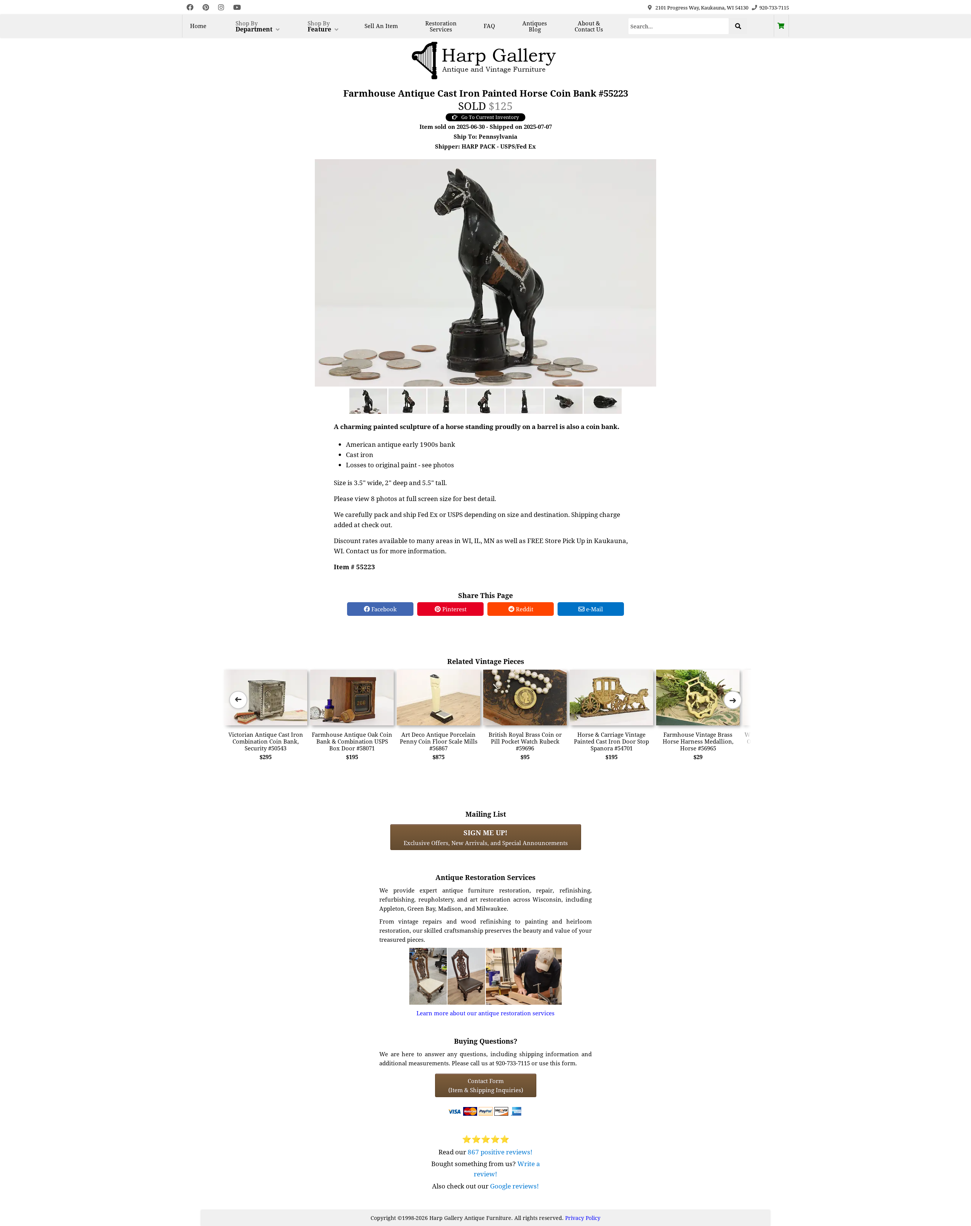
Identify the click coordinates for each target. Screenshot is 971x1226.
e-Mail (593, 609)
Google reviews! (514, 1186)
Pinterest (454, 609)
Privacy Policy (582, 1217)
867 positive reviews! (500, 1152)
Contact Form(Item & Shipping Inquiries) (485, 1085)
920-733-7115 (774, 7)
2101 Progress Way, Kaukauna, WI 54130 (701, 7)
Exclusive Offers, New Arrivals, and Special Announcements (486, 837)
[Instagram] (221, 7)
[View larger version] (485, 272)
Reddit (523, 609)
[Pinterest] (206, 7)
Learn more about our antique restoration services (485, 1013)
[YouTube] (237, 7)
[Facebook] (190, 7)
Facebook (383, 609)
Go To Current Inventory (490, 117)
